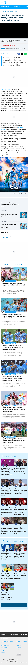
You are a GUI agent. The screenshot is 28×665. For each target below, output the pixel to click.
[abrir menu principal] (2, 2)
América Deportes (7, 53)
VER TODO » (14, 605)
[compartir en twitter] (22, 54)
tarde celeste (6, 237)
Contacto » (3, 652)
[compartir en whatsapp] (25, 54)
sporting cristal (15, 233)
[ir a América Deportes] (5, 2)
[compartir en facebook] (18, 54)
